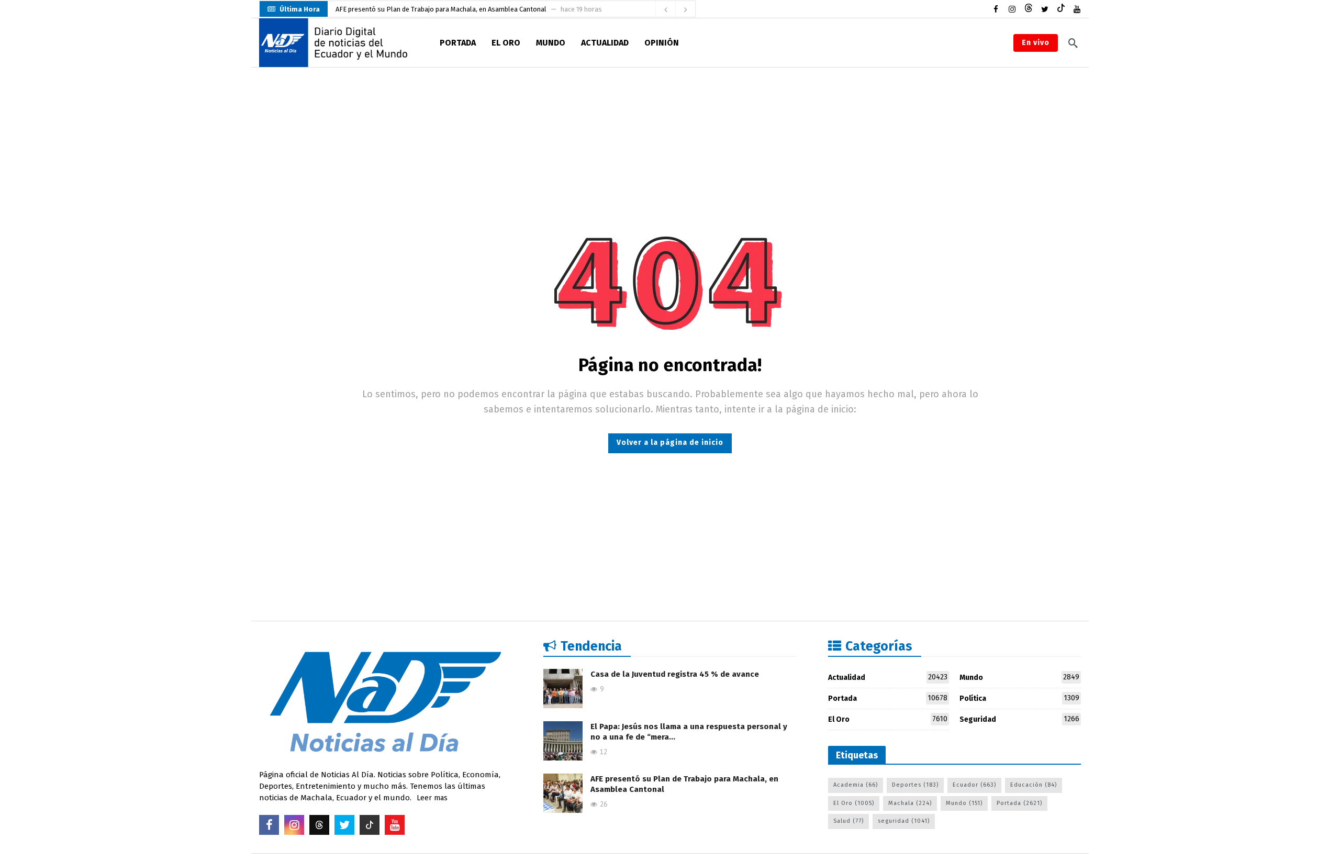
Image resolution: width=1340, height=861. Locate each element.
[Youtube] (1077, 9)
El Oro (888, 719)
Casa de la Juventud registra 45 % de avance (674, 674)
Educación (1033, 784)
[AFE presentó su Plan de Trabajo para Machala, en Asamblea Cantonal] (563, 793)
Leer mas (432, 797)
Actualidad (888, 677)
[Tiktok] (1060, 9)
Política (1019, 698)
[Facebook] (995, 9)
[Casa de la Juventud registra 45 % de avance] (563, 688)
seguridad (904, 821)
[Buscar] (1073, 43)
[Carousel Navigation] (675, 9)
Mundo (1019, 677)
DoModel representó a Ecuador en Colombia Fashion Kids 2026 (431, 9)
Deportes (915, 784)
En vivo (1035, 42)
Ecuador (974, 784)
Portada (888, 698)
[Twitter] (1044, 9)
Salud (848, 821)
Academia (855, 784)
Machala (910, 803)
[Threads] (1028, 9)
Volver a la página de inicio (670, 442)
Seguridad (1019, 719)
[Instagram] (1012, 9)
